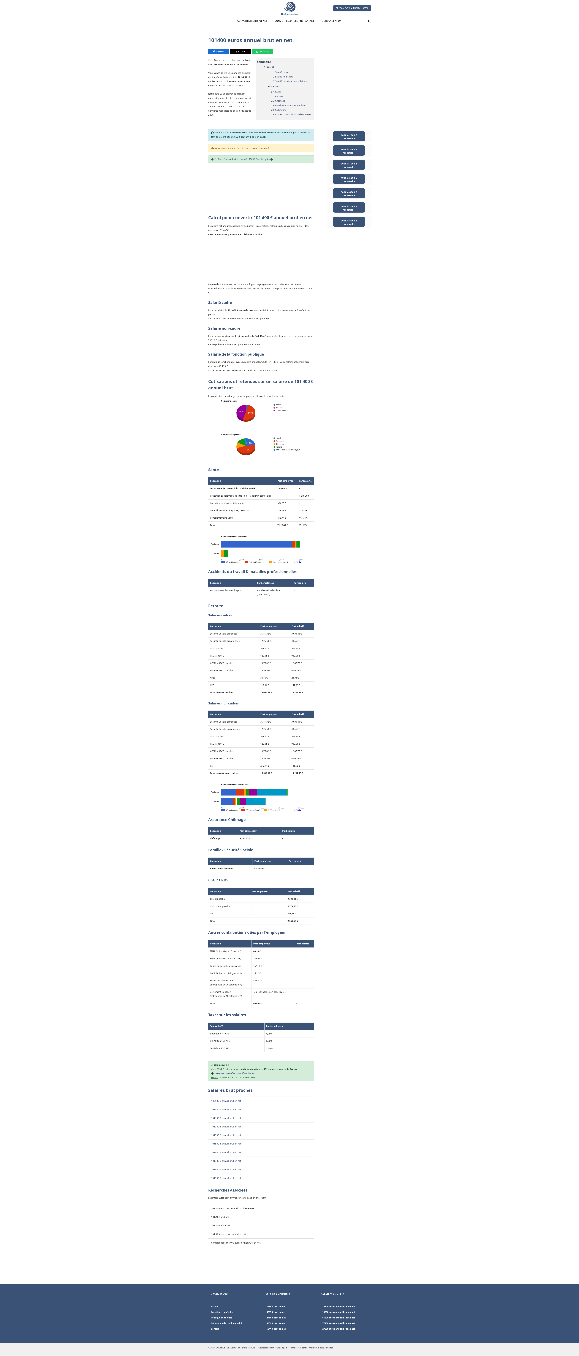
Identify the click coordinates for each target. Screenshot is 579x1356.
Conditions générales (222, 1312)
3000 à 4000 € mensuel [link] (349, 165)
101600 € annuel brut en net (226, 1152)
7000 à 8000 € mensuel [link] (349, 222)
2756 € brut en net (276, 1317)
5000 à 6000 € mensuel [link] (349, 194)
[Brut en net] (289, 8)
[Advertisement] (261, 188)
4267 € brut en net (276, 1312)
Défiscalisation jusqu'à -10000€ (352, 8)
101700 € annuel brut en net (226, 1160)
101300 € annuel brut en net (226, 1135)
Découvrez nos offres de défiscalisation (234, 1073)
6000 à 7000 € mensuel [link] (349, 208)
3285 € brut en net (276, 1306)
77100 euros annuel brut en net (338, 1323)
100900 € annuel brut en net (226, 1100)
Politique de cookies (221, 1317)
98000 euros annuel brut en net (338, 1312)
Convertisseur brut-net (252, 21)
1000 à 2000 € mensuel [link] (349, 137)
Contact (215, 1328)
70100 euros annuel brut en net (338, 1306)
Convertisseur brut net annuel (294, 21)
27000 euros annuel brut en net (338, 1328)
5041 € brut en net (276, 1328)
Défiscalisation (332, 21)
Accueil (214, 1306)
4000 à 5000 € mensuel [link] (349, 179)
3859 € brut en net (276, 1323)
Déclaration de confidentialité (226, 1323)
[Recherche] (369, 21)
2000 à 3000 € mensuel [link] (349, 151)
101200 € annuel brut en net (226, 1126)
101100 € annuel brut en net (226, 1117)
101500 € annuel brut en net (226, 1143)
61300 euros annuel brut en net (338, 1317)
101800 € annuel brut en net (226, 1169)
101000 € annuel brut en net (226, 1109)
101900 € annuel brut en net (226, 1177)
